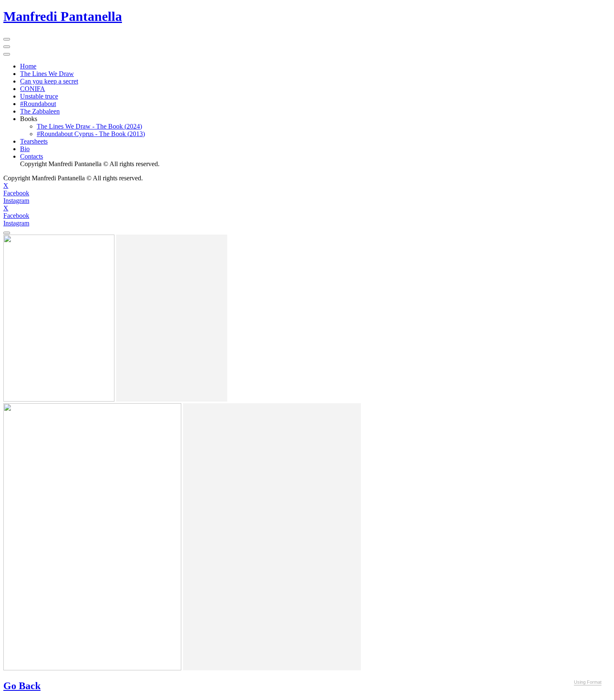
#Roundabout (38, 103)
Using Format (587, 682)
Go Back (22, 685)
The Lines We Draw (47, 73)
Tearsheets (34, 141)
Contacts (31, 156)
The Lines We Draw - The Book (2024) (89, 126)
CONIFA (32, 88)
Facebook (16, 193)
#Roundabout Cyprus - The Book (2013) (91, 133)
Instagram (16, 200)
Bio (25, 148)
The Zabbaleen (40, 111)
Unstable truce (39, 96)
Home (28, 66)
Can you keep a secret (49, 81)
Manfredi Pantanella (62, 16)
